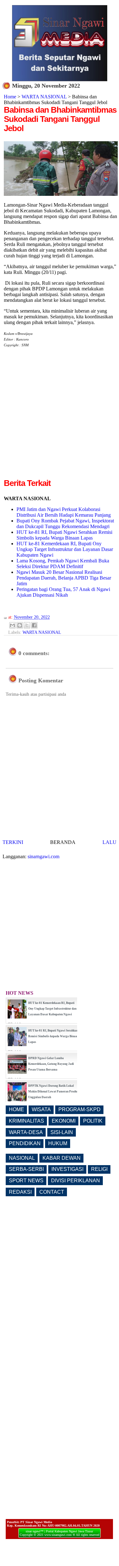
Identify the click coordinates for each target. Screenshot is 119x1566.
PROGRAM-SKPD (79, 1109)
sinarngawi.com (43, 856)
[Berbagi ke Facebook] (34, 625)
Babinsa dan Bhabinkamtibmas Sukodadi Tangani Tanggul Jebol (60, 119)
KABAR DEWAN (62, 1158)
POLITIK (92, 1121)
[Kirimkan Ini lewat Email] (12, 625)
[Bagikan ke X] (27, 625)
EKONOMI (64, 1121)
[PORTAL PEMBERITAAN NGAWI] (59, 79)
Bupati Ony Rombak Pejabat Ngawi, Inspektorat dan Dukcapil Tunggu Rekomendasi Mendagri (65, 523)
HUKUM (57, 1143)
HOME (16, 1109)
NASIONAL (22, 1158)
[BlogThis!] (20, 625)
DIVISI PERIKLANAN (75, 1180)
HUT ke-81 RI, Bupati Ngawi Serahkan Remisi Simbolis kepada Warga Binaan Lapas (64, 535)
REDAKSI (20, 1192)
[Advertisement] (59, 417)
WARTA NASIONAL (44, 96)
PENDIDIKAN (25, 1143)
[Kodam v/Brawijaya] (61, 194)
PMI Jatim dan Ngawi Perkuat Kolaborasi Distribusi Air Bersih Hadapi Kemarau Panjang (64, 512)
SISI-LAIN (61, 1132)
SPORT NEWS (26, 1180)
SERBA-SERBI (26, 1169)
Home (10, 96)
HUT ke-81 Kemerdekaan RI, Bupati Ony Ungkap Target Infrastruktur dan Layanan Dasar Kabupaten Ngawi (65, 549)
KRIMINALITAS (26, 1121)
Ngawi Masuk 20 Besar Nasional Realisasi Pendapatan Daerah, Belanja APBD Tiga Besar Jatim (64, 577)
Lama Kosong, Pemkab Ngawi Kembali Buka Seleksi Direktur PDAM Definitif (63, 563)
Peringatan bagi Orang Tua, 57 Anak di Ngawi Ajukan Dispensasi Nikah (63, 592)
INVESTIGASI (67, 1169)
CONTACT (51, 1192)
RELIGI (99, 1169)
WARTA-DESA (26, 1132)
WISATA (41, 1109)
